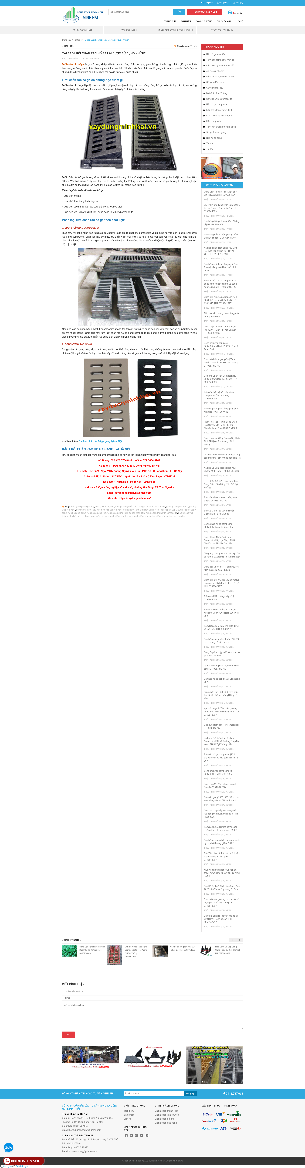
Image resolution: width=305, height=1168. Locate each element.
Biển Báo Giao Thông (216, 93)
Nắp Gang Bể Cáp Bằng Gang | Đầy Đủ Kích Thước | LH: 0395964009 (227, 950)
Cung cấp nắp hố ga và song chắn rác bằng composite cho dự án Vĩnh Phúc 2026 (221, 813)
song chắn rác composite (102, 516)
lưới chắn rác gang (145, 509)
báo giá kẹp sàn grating (82, 506)
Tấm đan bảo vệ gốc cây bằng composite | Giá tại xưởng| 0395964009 (219, 395)
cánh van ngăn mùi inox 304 (220, 65)
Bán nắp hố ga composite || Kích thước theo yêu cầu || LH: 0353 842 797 (221, 757)
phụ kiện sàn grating (79, 516)
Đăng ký (239, 3)
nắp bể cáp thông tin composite (161, 513)
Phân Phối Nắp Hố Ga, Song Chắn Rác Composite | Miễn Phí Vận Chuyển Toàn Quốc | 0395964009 (220, 425)
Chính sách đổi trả (164, 1118)
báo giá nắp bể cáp (104, 506)
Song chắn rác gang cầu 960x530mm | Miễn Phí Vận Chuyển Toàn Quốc (221, 346)
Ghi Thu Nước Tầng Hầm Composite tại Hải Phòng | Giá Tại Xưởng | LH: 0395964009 (222, 208)
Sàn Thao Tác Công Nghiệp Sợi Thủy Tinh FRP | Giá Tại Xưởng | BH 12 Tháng (222, 441)
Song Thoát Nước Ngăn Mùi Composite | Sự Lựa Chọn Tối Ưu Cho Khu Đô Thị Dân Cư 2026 (220, 540)
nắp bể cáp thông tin (135, 513)
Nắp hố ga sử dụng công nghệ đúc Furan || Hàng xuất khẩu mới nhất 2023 (220, 267)
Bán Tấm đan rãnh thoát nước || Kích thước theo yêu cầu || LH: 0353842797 (222, 856)
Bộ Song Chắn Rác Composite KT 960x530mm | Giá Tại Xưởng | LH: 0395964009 (220, 379)
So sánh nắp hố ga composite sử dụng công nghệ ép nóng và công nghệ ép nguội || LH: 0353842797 (220, 283)
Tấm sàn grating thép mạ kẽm (221, 126)
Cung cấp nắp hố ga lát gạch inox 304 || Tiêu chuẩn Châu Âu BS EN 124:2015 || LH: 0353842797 (220, 300)
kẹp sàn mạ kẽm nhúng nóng (120, 509)
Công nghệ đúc (204, 21)
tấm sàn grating (148, 516)
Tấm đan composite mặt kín (220, 60)
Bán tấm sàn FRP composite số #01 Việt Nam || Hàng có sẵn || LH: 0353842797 (222, 918)
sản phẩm (208, 3)
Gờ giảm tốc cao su (215, 82)
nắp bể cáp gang (115, 513)
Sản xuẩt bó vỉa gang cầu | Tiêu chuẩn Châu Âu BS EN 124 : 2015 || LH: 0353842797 (221, 362)
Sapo (180, 1160)
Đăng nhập (223, 3)
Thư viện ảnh (224, 21)
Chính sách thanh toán (166, 1110)
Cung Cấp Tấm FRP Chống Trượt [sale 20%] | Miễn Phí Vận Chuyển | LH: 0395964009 (220, 329)
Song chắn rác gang (216, 132)
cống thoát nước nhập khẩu (220, 76)
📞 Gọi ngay (6, 1166)
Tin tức (77, 40)
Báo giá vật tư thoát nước (219, 115)
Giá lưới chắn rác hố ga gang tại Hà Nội (100, 441)
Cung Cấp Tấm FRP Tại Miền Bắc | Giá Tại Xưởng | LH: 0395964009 (92, 950)
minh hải (159, 509)
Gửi (68, 1034)
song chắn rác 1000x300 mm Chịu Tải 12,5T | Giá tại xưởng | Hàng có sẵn (221, 695)
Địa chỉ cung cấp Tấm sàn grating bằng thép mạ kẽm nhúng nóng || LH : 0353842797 (222, 711)
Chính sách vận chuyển (167, 1114)
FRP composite (213, 121)
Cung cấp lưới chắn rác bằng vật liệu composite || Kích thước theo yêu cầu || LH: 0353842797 (222, 583)
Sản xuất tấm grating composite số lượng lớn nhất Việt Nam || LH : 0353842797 (221, 902)
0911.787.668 (234, 1093)
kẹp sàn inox (99, 509)
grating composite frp (177, 506)
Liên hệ (239, 21)
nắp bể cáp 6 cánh (77, 513)
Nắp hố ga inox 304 (215, 54)
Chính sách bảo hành (166, 1122)
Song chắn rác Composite (219, 99)
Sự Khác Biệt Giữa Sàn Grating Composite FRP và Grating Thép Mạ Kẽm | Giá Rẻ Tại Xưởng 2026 (221, 741)
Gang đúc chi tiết (214, 87)
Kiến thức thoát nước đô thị (219, 110)
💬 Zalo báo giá (20, 1166)
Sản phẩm (186, 21)
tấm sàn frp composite (127, 516)
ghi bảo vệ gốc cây (215, 71)
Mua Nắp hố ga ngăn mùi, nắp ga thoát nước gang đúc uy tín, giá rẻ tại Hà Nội (222, 872)
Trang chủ (170, 21)
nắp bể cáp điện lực (96, 513)
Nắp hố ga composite (216, 104)
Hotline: (205, 12)
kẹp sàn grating (84, 509)
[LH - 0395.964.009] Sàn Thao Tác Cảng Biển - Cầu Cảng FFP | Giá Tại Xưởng (221, 484)
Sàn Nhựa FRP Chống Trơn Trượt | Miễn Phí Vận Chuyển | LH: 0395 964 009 (221, 612)
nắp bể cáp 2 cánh (174, 509)
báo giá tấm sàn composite (151, 506)
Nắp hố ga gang (214, 138)
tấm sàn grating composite (170, 516)
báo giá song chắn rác (126, 506)
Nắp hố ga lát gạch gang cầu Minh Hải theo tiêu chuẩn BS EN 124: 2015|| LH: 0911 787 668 (220, 250)
